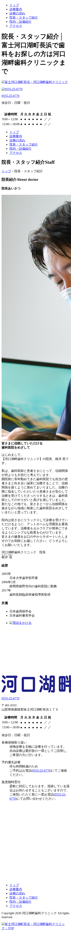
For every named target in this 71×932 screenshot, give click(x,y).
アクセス (15, 25)
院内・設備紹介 (20, 21)
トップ (14, 5)
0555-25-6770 (10, 95)
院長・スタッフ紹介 (23, 17)
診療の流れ (17, 13)
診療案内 (15, 9)
